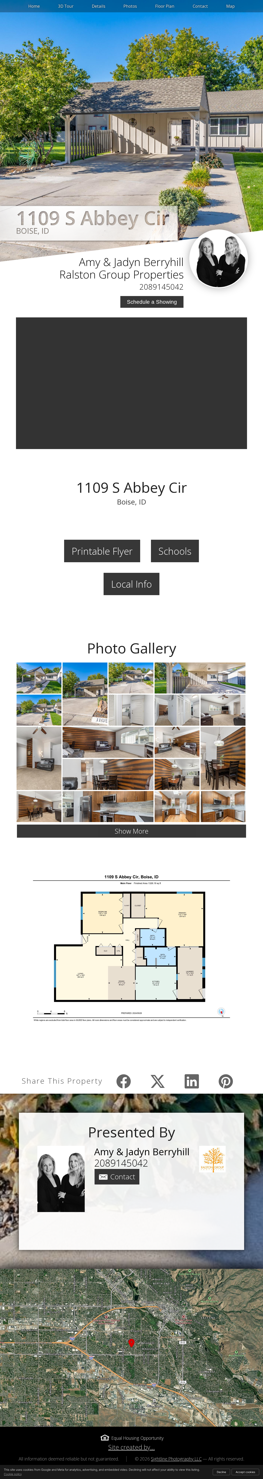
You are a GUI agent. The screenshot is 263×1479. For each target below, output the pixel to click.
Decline (221, 1472)
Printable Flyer (102, 551)
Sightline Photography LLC (176, 1459)
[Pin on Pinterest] (226, 1081)
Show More (131, 831)
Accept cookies (245, 1472)
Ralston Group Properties (121, 274)
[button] (131, 1348)
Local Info (131, 583)
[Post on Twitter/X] (157, 1081)
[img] (218, 258)
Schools (174, 551)
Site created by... (131, 1447)
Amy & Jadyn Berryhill (131, 261)
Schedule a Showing (152, 302)
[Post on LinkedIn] (191, 1081)
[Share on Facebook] (123, 1081)
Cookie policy (13, 1474)
